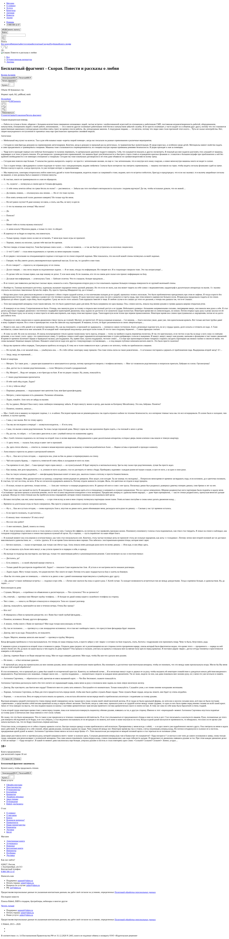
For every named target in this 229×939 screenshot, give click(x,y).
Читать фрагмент (9, 81)
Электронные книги (15, 841)
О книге (4, 115)
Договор (10, 830)
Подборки (54, 44)
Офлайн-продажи (14, 785)
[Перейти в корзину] (6, 48)
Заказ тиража (12, 799)
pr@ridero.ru (15, 888)
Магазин (10, 3)
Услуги (9, 8)
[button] (114, 38)
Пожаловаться (8, 113)
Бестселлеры (26, 44)
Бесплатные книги (14, 848)
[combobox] (114, 35)
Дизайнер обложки (15, 797)
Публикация (12, 801)
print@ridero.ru (27, 883)
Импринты (15, 44)
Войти (4, 32)
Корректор (11, 794)
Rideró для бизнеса (14, 804)
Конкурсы (11, 10)
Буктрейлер (11, 792)
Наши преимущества (15, 825)
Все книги (5, 44)
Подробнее (6, 99)
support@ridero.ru (25, 880)
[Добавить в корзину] (11, 84)
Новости (10, 15)
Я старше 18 (7, 759)
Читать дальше (7, 906)
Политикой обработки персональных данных (135, 892)
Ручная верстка (13, 789)
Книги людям (65, 44)
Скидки (46, 44)
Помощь (10, 22)
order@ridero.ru (33, 885)
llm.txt (9, 832)
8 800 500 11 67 (8, 871)
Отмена (17, 759)
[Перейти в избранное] (2, 48)
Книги (9, 818)
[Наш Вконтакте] (7, 928)
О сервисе (11, 6)
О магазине (11, 815)
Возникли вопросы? (15, 820)
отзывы (11, 115)
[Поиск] (3, 38)
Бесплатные (37, 44)
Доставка (10, 855)
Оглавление (20, 115)
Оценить (17, 101)
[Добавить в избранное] (3, 105)
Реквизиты (11, 827)
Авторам (10, 13)
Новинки (10, 846)
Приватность (12, 822)
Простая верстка (13, 787)
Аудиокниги (12, 843)
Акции (9, 17)
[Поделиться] (3, 109)
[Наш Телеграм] (7, 931)
